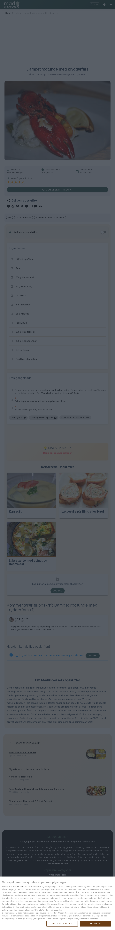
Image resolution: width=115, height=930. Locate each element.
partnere (20, 886)
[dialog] (57, 903)
